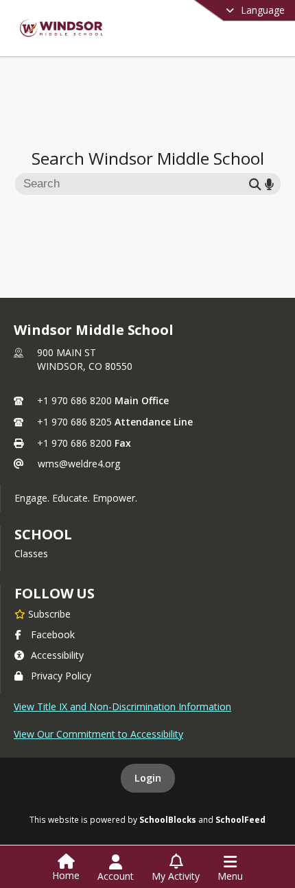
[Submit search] (255, 183)
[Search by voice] (269, 183)
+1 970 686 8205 (74, 421)
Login (147, 777)
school (42, 534)
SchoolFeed (240, 819)
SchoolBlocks (167, 819)
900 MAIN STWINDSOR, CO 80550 (84, 359)
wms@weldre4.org (79, 463)
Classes (31, 553)
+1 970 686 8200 (74, 400)
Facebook (53, 634)
